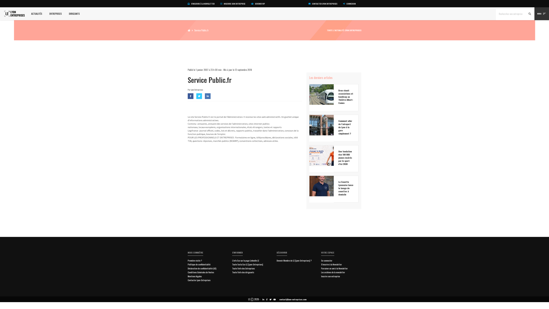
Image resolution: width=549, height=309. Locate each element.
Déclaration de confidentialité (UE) (202, 268)
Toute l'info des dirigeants (243, 272)
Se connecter (326, 260)
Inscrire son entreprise (234, 3)
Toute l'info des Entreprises (243, 268)
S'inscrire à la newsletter (203, 3)
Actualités (36, 13)
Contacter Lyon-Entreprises (199, 280)
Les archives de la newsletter (333, 272)
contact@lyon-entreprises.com (293, 299)
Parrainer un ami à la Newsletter (334, 268)
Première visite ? (195, 260)
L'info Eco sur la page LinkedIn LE (245, 260)
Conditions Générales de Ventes (201, 272)
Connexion (351, 3)
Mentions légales (195, 276)
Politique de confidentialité (199, 264)
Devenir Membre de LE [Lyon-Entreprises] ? (294, 260)
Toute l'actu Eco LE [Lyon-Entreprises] (247, 264)
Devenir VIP (260, 3)
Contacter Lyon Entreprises (324, 3)
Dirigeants (74, 13)
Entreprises (55, 13)
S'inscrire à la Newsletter (331, 264)
